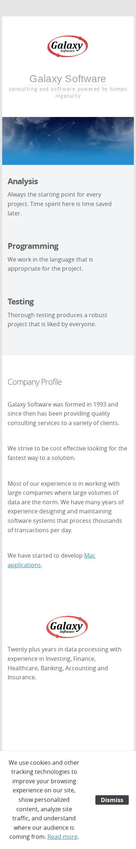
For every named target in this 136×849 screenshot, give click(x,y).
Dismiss (112, 800)
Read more (63, 837)
